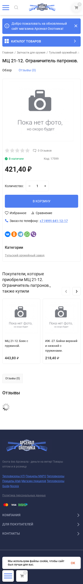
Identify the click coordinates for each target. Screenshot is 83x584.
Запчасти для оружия (31, 52)
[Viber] (33, 234)
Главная (7, 52)
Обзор (7, 70)
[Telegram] (20, 234)
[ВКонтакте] (7, 234)
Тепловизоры (55, 476)
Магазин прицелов (33, 481)
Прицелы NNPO (36, 476)
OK (73, 563)
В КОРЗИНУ (41, 201)
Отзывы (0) (27, 70)
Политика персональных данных (24, 495)
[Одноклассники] (14, 234)
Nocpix (14, 486)
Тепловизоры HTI (13, 476)
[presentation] (66, 291)
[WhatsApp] (27, 234)
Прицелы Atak (11, 481)
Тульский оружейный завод (24, 255)
